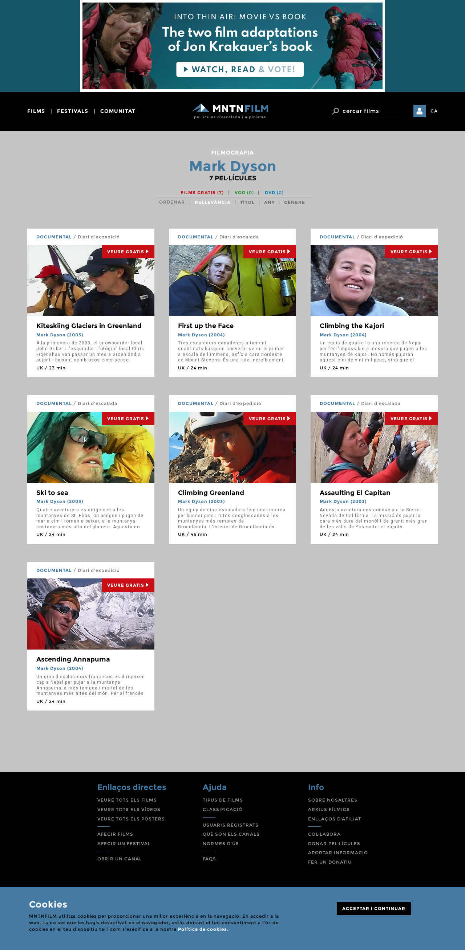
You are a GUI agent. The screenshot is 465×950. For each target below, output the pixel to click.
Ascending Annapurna (73, 659)
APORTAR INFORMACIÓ (338, 852)
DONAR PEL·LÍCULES (334, 843)
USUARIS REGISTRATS (231, 825)
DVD (274, 192)
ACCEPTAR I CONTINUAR (373, 908)
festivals (72, 111)
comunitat (118, 111)
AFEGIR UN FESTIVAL (124, 843)
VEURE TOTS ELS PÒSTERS (131, 819)
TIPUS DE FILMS (223, 800)
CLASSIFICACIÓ (223, 809)
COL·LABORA (324, 834)
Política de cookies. (203, 929)
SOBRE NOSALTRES (332, 800)
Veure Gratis (125, 251)
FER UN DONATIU (330, 862)
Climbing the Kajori (352, 326)
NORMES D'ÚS (221, 843)
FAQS (209, 858)
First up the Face (206, 326)
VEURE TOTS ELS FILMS (127, 800)
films (36, 111)
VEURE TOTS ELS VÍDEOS (129, 809)
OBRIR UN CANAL (119, 858)
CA (434, 111)
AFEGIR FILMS (115, 834)
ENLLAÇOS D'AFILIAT (334, 819)
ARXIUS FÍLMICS (329, 809)
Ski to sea (52, 493)
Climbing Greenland (211, 493)
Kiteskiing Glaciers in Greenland (89, 326)
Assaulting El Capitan (355, 493)
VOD (244, 192)
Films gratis (202, 192)
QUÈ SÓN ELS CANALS (231, 834)
